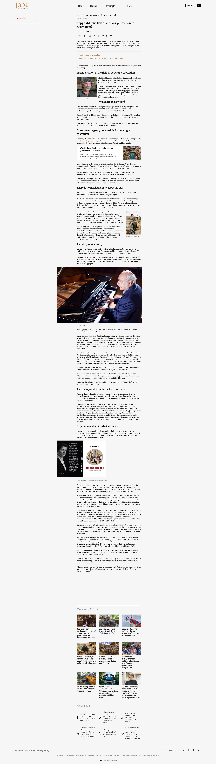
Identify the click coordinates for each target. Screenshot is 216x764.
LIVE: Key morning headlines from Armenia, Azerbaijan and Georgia (107, 660)
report (80, 164)
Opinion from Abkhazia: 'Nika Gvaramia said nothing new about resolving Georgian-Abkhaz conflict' (108, 692)
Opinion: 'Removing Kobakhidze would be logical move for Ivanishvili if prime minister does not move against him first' (131, 692)
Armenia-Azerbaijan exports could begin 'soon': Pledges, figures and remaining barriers (86, 660)
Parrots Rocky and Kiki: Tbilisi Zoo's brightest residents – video (86, 688)
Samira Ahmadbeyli (84, 32)
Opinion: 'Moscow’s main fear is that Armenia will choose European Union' (130, 632)
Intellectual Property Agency (87, 141)
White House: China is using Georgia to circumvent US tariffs (130, 717)
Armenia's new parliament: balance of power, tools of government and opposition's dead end (86, 633)
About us (19, 751)
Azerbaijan (21, 18)
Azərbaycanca (92, 15)
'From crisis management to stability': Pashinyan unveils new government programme (130, 662)
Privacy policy (43, 751)
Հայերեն (80, 15)
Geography (110, 6)
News (80, 6)
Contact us (30, 751)
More (129, 6)
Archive (80, 18)
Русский (112, 15)
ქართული (103, 15)
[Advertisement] (109, 588)
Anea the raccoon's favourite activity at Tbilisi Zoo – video (107, 631)
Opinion (94, 6)
